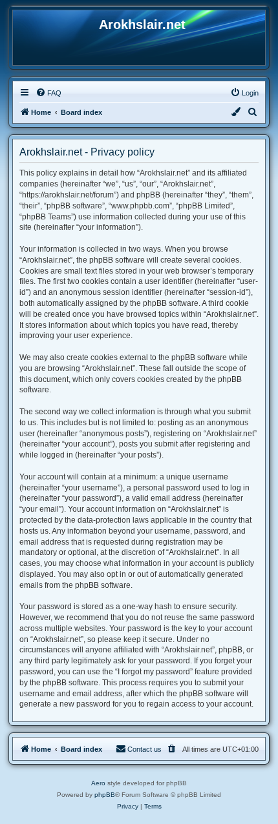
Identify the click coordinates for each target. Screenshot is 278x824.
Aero (98, 783)
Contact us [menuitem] (144, 749)
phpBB (104, 794)
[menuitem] (48, 93)
